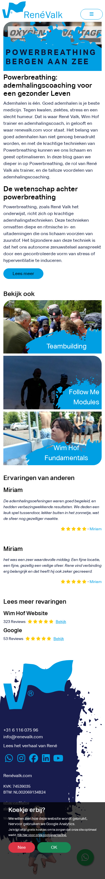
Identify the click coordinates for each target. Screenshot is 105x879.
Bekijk (61, 621)
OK (54, 847)
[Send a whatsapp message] (9, 760)
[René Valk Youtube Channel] (58, 760)
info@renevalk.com (23, 736)
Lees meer (23, 273)
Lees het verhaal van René (30, 745)
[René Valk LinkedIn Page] (46, 760)
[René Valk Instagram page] (21, 760)
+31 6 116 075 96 (20, 730)
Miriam (96, 529)
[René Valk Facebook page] (33, 760)
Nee (22, 847)
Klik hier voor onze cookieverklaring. (42, 835)
